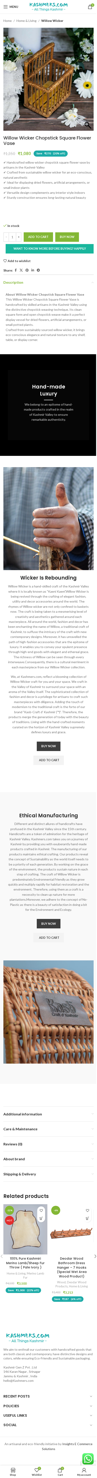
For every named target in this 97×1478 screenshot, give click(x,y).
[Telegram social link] (38, 270)
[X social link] (21, 270)
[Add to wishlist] (41, 1210)
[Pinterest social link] (27, 270)
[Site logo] (48, 6)
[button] (48, 760)
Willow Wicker (52, 21)
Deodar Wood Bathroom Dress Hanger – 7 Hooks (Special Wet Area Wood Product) (72, 1267)
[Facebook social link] (15, 270)
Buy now (67, 237)
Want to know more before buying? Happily (50, 248)
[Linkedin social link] (32, 270)
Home (7, 21)
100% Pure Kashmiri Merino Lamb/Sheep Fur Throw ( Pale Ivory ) (25, 1263)
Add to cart (38, 237)
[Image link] (27, 1337)
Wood (61, 1282)
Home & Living (26, 21)
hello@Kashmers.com (18, 1380)
